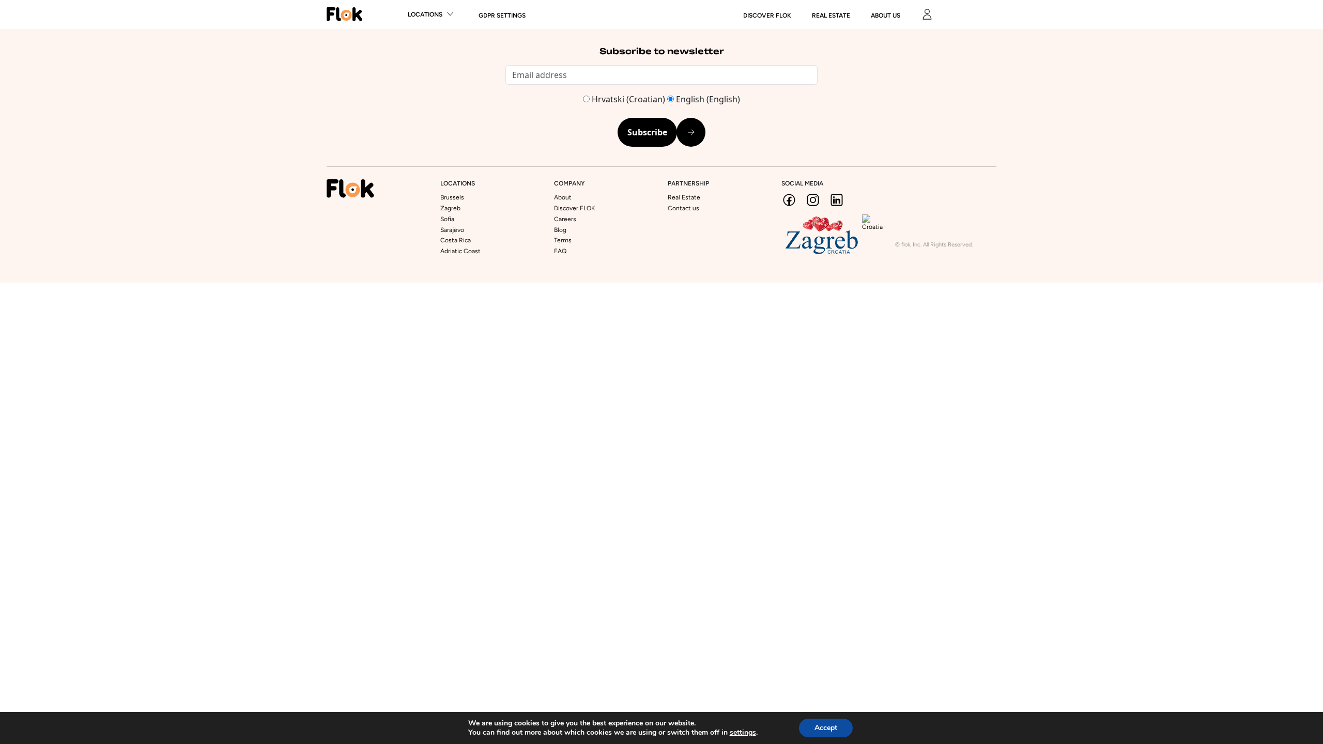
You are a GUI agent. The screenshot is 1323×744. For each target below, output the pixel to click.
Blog (560, 230)
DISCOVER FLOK (767, 15)
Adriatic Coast (460, 251)
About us (885, 15)
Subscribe (647, 132)
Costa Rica (455, 240)
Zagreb (450, 208)
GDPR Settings (502, 15)
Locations (425, 14)
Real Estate (831, 15)
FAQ (560, 251)
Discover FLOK (574, 208)
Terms (563, 240)
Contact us (683, 208)
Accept (825, 728)
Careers (565, 219)
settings (743, 732)
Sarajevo (452, 230)
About (563, 197)
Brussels (452, 197)
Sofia (447, 219)
